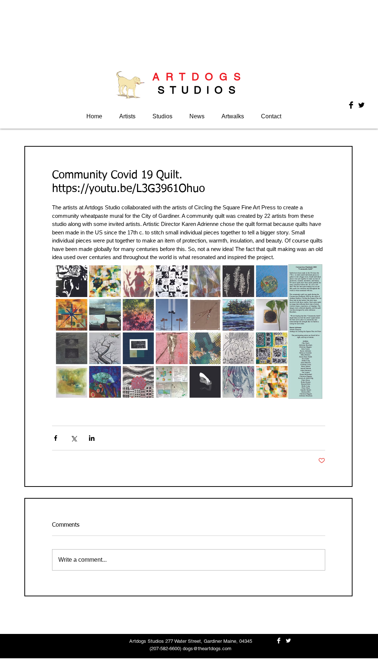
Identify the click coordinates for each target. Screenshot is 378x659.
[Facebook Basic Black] (351, 105)
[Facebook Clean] (279, 641)
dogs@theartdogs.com (207, 648)
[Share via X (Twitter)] (73, 438)
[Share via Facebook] (55, 438)
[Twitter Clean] (288, 641)
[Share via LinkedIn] (91, 438)
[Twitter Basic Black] (361, 105)
